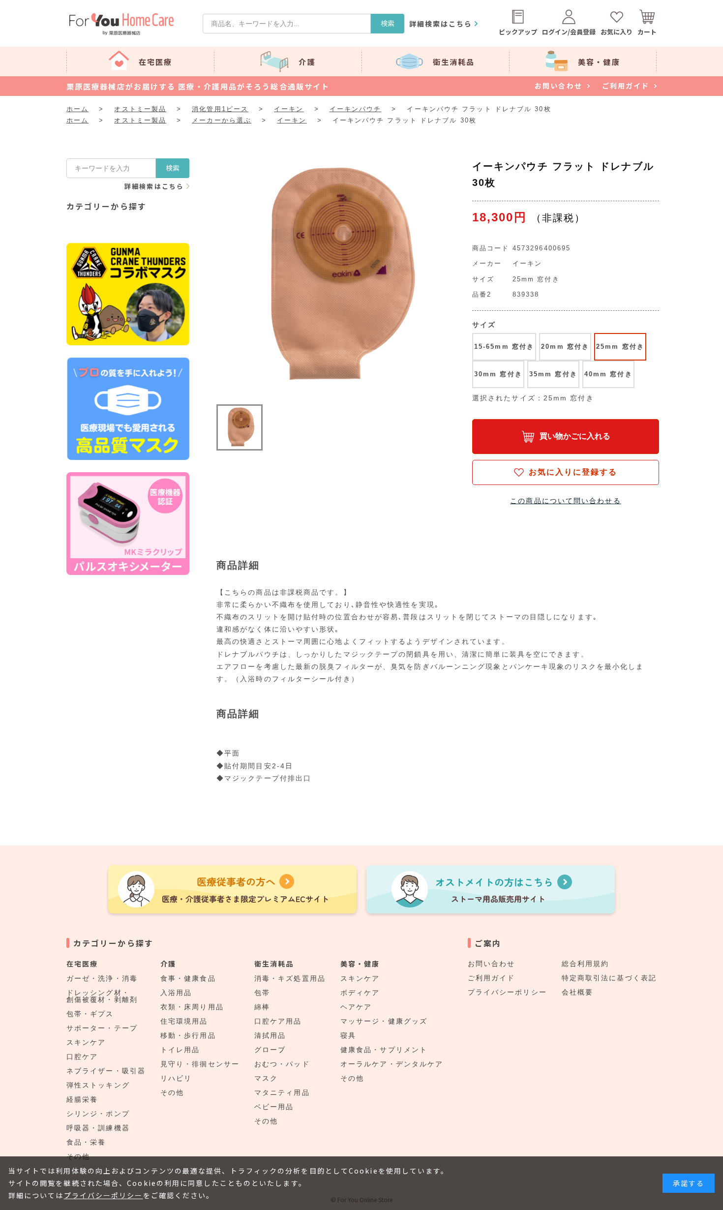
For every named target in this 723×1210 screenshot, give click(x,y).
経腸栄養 (82, 1099)
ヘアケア (356, 1006)
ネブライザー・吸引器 (106, 1070)
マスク (266, 1078)
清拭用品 (270, 1035)
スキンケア (86, 1042)
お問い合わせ (491, 963)
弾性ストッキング (98, 1085)
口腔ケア (82, 1056)
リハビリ (176, 1078)
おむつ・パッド (282, 1063)
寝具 (348, 1035)
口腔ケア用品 (278, 1021)
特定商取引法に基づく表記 (609, 977)
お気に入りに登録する (573, 472)
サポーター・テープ (102, 1028)
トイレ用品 (180, 1049)
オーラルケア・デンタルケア (391, 1063)
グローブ (270, 1049)
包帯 (262, 992)
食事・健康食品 (188, 978)
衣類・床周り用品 (192, 1006)
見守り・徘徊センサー (200, 1063)
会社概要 (577, 992)
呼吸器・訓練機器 (98, 1127)
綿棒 (262, 1006)
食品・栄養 (86, 1142)
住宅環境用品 (184, 1021)
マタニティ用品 (282, 1092)
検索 (387, 23)
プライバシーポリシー (507, 992)
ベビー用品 (274, 1106)
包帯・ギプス (90, 1013)
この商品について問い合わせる (565, 501)
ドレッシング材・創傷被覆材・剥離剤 (102, 996)
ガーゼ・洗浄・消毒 (102, 978)
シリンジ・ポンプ (98, 1113)
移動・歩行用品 (188, 1035)
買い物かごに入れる (575, 436)
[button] (239, 427)
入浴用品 (176, 992)
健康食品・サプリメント (383, 1049)
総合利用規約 (585, 963)
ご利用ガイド (491, 977)
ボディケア (360, 992)
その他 (172, 1092)
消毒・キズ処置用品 (290, 978)
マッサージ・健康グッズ (383, 1021)
